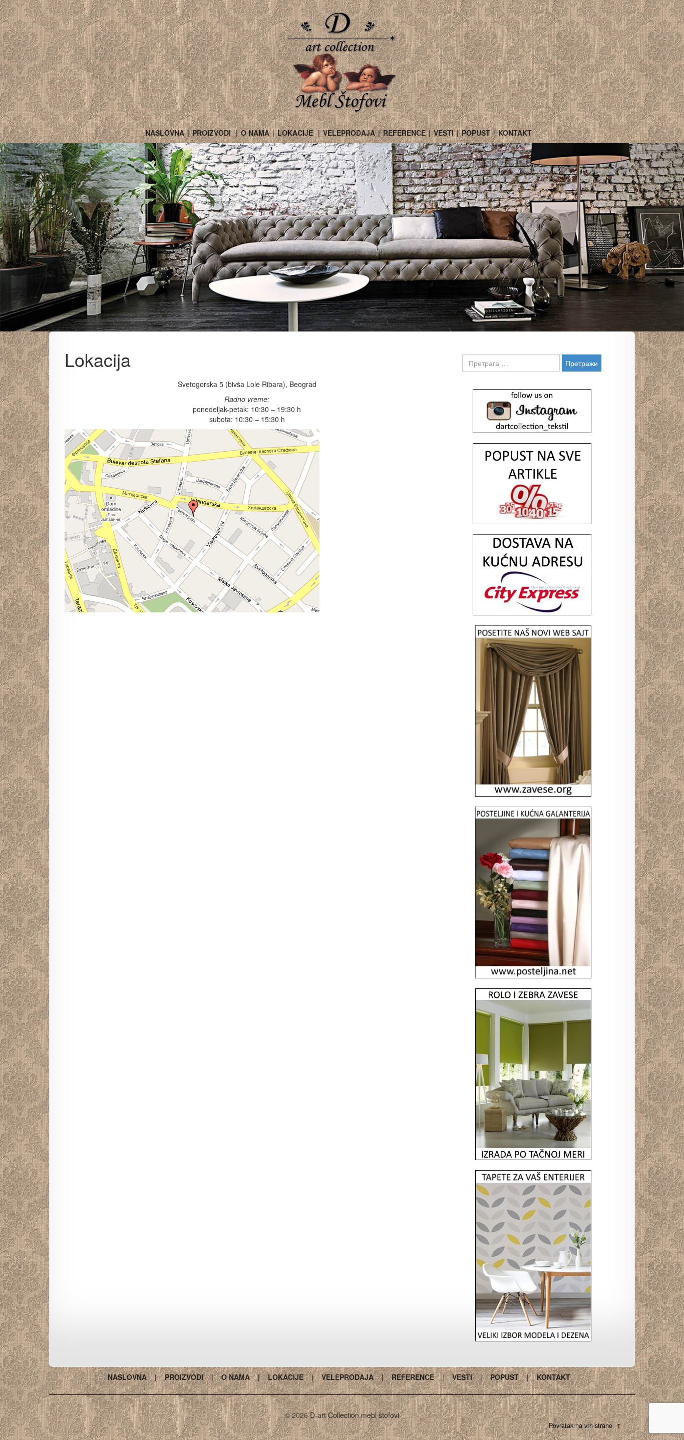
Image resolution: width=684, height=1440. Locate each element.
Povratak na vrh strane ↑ (585, 1425)
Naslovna (164, 133)
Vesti (444, 133)
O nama (255, 133)
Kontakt (515, 133)
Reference (404, 133)
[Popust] (532, 483)
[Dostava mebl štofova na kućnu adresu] (532, 574)
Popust (476, 133)
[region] (342, 237)
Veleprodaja (349, 133)
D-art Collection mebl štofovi (354, 1415)
